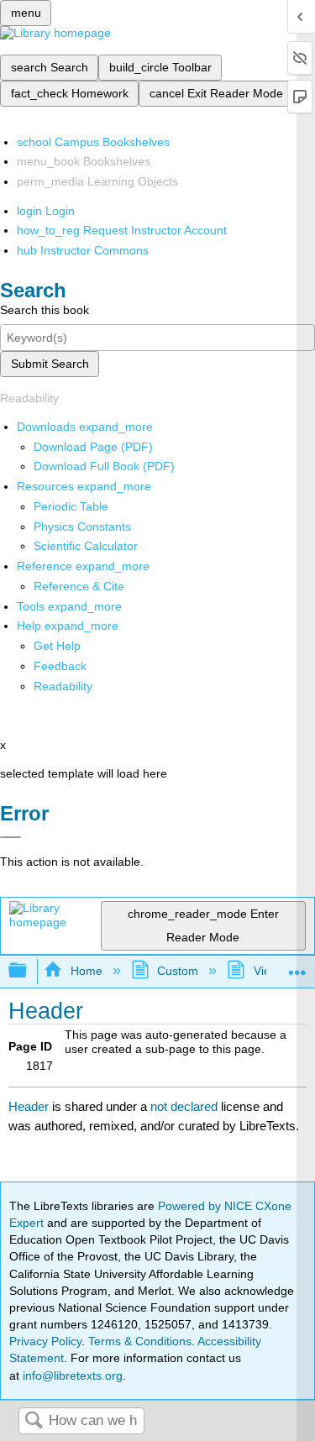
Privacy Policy (45, 1341)
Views (268, 970)
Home (86, 970)
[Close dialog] (10, 837)
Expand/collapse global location (297, 966)
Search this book (44, 310)
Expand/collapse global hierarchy (28, 971)
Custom (178, 970)
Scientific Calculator (86, 546)
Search (33, 1421)
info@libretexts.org (71, 1375)
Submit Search (50, 363)
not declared (185, 1106)
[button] (60, 666)
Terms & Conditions (140, 1341)
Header (28, 1106)
